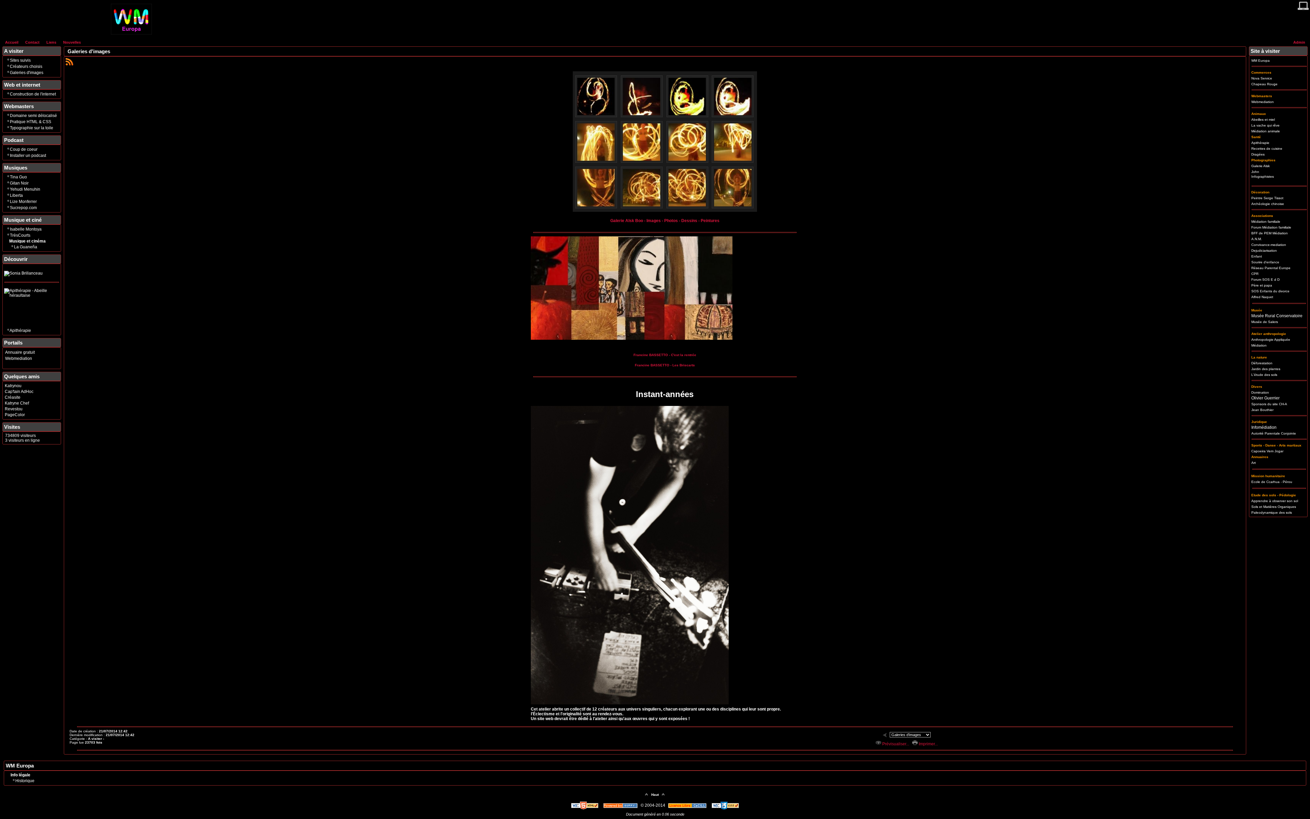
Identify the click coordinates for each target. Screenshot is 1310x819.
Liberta (16, 195)
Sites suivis (20, 60)
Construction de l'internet (33, 94)
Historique (24, 780)
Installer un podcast (28, 155)
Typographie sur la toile (31, 128)
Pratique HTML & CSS (30, 121)
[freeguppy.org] (621, 805)
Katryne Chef (17, 403)
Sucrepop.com (23, 207)
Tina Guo (18, 177)
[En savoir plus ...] (688, 805)
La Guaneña (25, 247)
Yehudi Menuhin (25, 189)
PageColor (15, 414)
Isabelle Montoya (26, 229)
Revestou (14, 409)
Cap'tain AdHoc (19, 391)
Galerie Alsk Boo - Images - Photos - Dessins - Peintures (664, 220)
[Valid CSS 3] (725, 805)
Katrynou (13, 385)
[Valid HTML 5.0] (585, 805)
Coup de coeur (24, 149)
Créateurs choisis (26, 66)
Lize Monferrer (23, 201)
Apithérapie (20, 330)
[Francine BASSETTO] (631, 338)
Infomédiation (1264, 427)
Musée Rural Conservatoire (1276, 315)
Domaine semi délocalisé (33, 115)
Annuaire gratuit (20, 352)
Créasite (12, 397)
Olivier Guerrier (1265, 398)
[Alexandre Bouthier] (665, 210)
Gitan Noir (19, 183)
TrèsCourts (20, 235)
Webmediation (18, 358)
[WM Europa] (131, 33)
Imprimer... (928, 744)
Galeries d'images (26, 72)
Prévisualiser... (895, 744)
